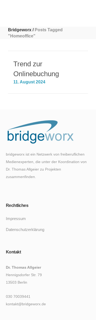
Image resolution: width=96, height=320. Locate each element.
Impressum (16, 218)
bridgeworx (19, 30)
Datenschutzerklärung (25, 229)
